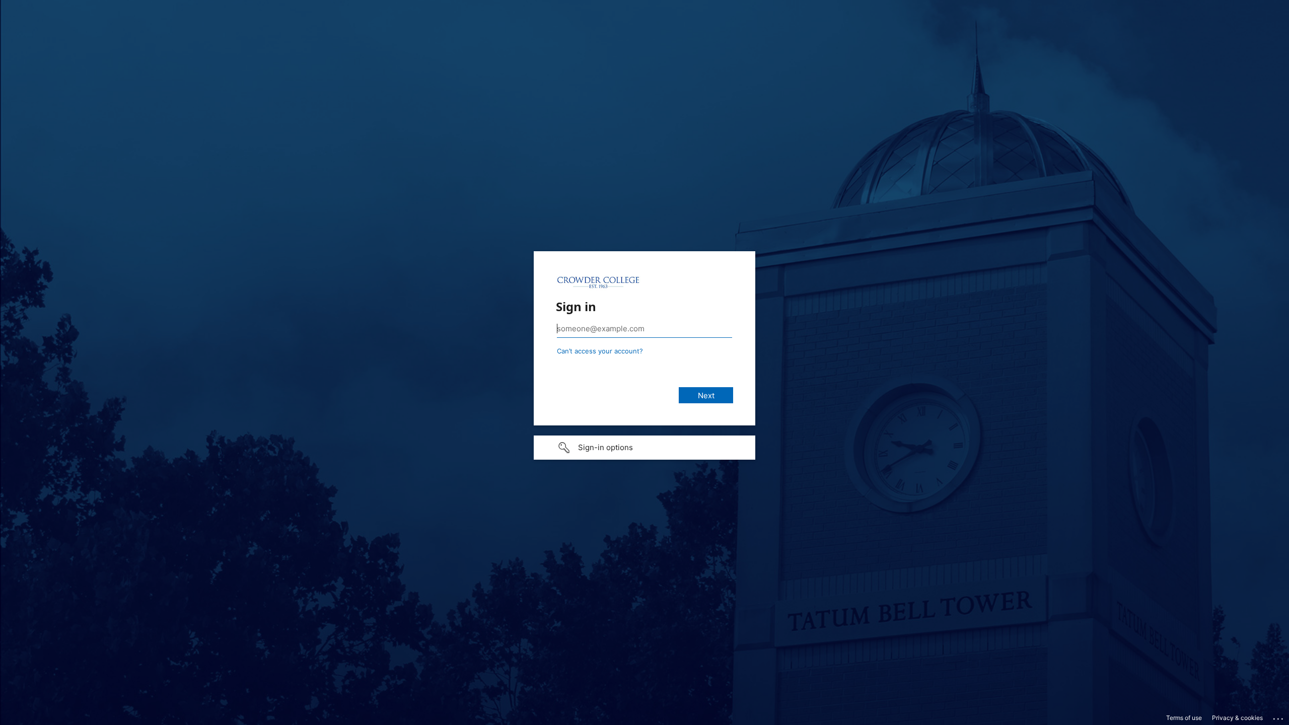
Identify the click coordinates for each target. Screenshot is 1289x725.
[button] (644, 448)
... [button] (1279, 716)
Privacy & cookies (1237, 717)
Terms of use (1184, 717)
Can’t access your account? (600, 351)
